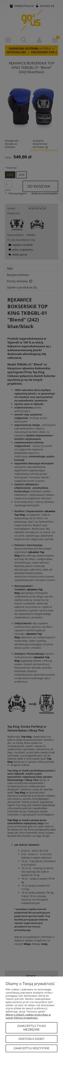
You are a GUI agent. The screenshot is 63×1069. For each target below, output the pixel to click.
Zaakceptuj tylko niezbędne (31, 1027)
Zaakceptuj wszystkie (32, 1048)
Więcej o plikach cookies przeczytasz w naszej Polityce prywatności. (28, 1016)
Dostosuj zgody (32, 1038)
